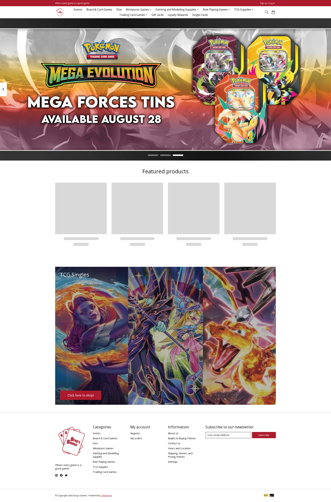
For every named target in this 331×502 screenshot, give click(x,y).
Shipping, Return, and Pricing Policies (180, 454)
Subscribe (263, 435)
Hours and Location (179, 448)
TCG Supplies (100, 467)
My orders (136, 438)
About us (173, 433)
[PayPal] (266, 495)
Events (78, 9)
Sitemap (172, 461)
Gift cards (158, 15)
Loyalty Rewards (178, 15)
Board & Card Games (99, 9)
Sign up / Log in (267, 3)
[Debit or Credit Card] (272, 495)
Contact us (174, 443)
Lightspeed (106, 495)
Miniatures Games (103, 448)
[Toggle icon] (266, 12)
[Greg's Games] (60, 12)
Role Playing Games (104, 461)
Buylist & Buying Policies (182, 438)
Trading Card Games (105, 472)
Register (135, 433)
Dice (119, 9)
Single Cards (200, 15)
